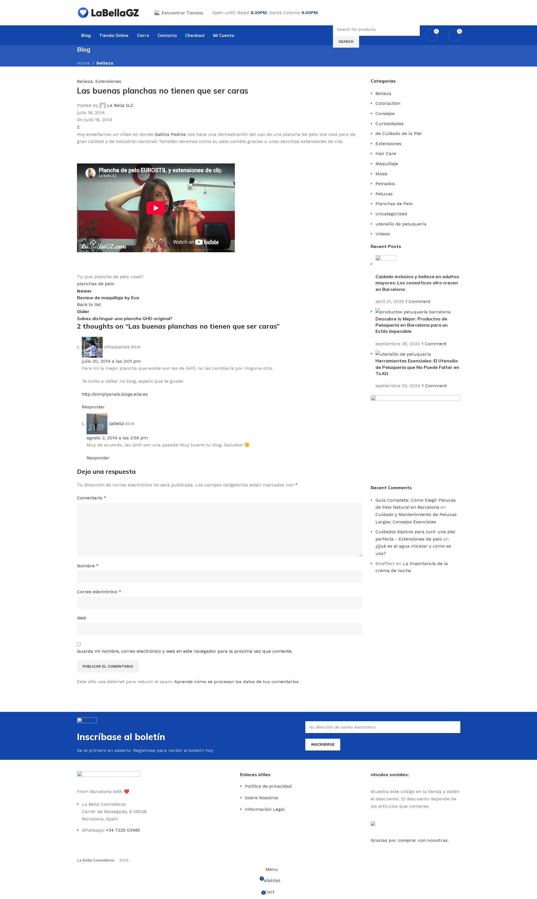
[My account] (458, 12)
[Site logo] (108, 12)
